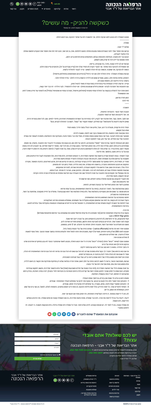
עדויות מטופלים (91, 376)
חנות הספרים (33, 8)
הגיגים (117, 376)
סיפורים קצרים (91, 386)
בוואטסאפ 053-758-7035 (80, 350)
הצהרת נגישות (114, 396)
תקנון (22, 8)
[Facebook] (22, 4)
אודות (66, 8)
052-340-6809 (96, 353)
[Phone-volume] (72, 380)
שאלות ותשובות (91, 389)
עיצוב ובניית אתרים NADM (132, 404)
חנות (138, 384)
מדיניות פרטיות (114, 393)
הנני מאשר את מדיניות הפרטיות (49, 355)
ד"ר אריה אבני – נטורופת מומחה (132, 377)
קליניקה (57, 8)
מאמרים (47, 8)
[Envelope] (26, 4)
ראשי (74, 8)
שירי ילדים (115, 389)
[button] (11, 4)
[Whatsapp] (17, 4)
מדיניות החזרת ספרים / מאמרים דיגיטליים (88, 394)
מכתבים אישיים (114, 386)
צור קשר (13, 8)
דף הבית (85, 28)
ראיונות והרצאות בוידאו (88, 382)
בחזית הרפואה (114, 379)
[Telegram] (30, 4)
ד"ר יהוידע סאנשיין (90, 379)
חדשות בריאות (114, 382)
